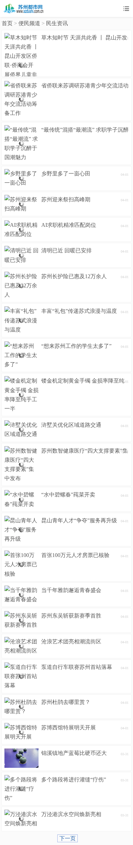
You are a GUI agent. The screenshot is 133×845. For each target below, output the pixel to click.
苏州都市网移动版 (23, 8)
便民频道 (29, 23)
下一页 (67, 838)
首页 (7, 23)
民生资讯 (57, 23)
